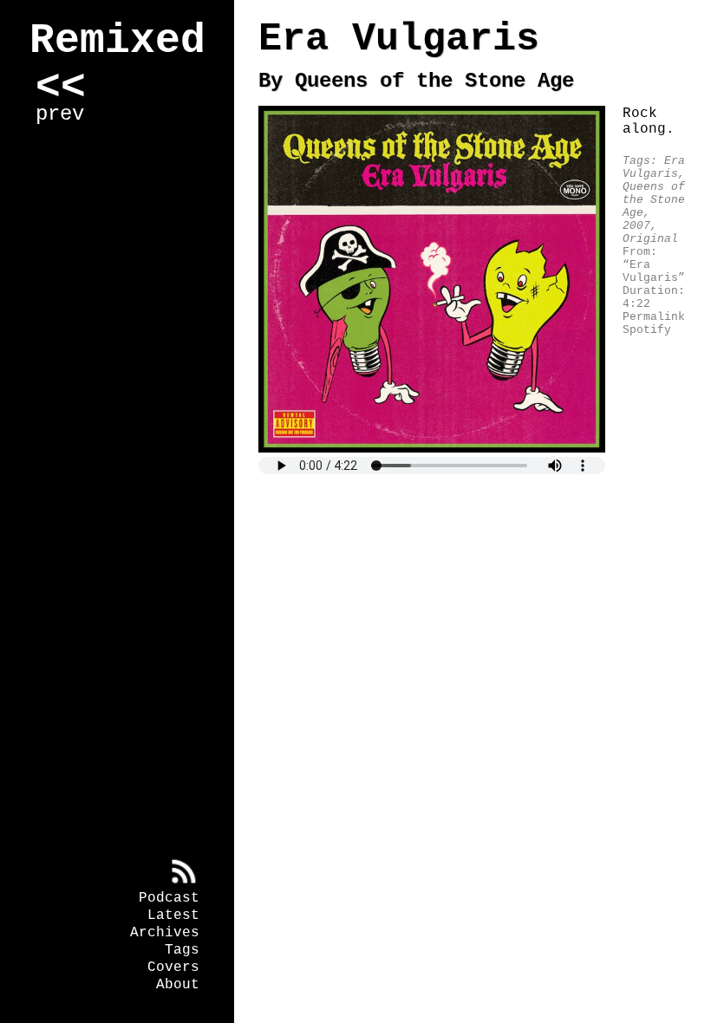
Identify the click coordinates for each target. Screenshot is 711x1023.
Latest (173, 915)
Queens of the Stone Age (654, 199)
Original (650, 238)
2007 (636, 225)
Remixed (117, 40)
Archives (164, 933)
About (177, 985)
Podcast (169, 898)
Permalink (654, 316)
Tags (182, 950)
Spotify (647, 329)
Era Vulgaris (654, 167)
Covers (173, 967)
